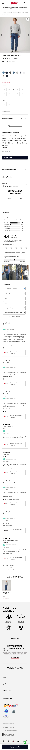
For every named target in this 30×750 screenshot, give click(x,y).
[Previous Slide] (3, 8)
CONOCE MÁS (15, 655)
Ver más (4, 147)
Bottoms (9, 12)
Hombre (4, 12)
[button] (5, 89)
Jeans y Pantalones (16, 12)
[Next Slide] (27, 8)
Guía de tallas (7, 111)
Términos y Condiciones (8, 741)
